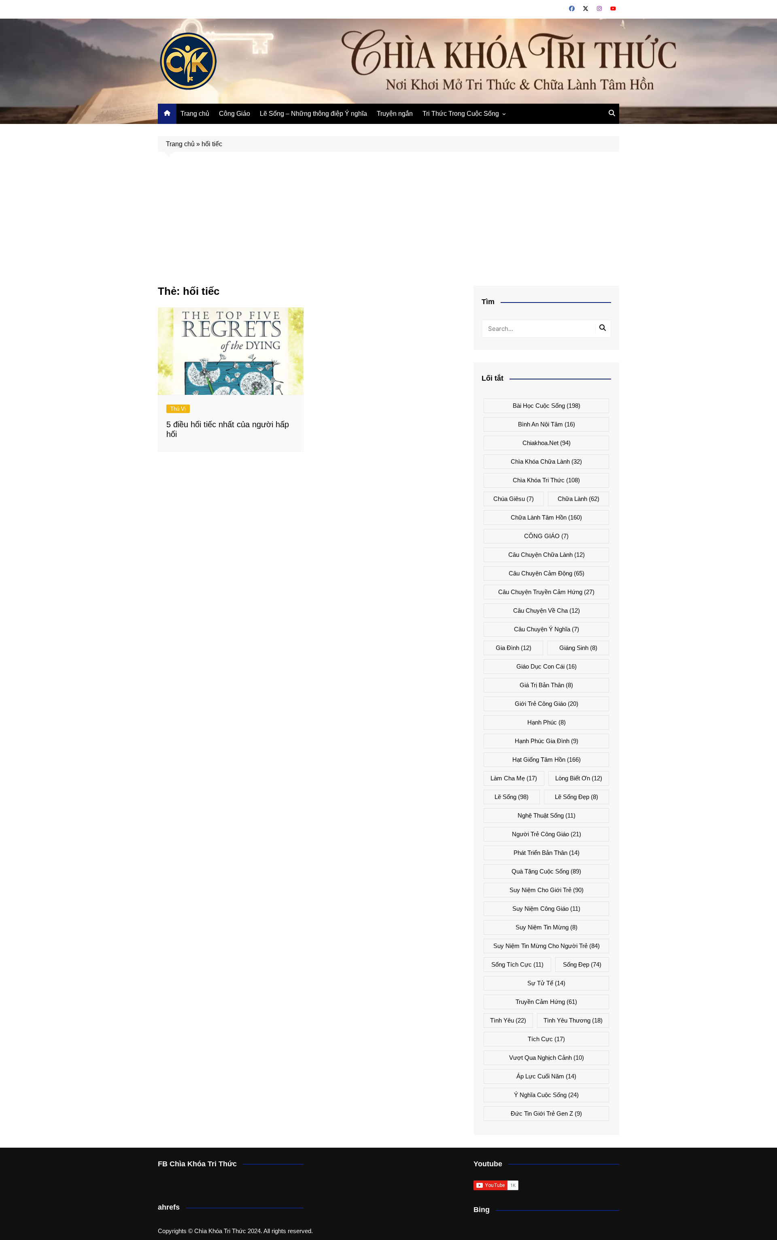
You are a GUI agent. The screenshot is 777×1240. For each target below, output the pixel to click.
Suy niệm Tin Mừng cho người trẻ (546, 945)
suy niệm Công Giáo (546, 908)
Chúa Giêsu (513, 498)
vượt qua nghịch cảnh (546, 1057)
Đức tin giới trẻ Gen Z (546, 1113)
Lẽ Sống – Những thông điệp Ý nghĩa (313, 113)
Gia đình (513, 647)
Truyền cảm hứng (546, 1001)
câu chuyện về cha (546, 610)
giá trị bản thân (546, 685)
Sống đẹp (582, 964)
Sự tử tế (546, 983)
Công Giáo (234, 113)
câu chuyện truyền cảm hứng (546, 591)
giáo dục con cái (546, 666)
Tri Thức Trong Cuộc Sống (460, 113)
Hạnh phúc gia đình (546, 740)
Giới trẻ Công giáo (546, 703)
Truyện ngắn (395, 113)
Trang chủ (194, 113)
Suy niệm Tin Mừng (546, 927)
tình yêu (508, 1020)
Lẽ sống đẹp (576, 796)
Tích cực (546, 1038)
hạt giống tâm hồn (546, 759)
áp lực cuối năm (546, 1076)
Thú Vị (178, 409)
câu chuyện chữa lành (546, 554)
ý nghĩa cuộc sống (546, 1094)
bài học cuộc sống (546, 405)
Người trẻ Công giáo (546, 834)
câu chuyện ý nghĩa (546, 629)
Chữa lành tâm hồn (546, 517)
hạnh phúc (546, 722)
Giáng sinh (578, 647)
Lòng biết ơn (578, 778)
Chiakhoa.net (546, 442)
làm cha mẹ (513, 778)
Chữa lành (578, 498)
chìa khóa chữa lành (546, 461)
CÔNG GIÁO (546, 536)
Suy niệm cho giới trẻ (547, 889)
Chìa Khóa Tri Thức (546, 480)
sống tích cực (517, 964)
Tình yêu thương (573, 1020)
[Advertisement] (388, 224)
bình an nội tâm (546, 424)
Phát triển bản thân (547, 852)
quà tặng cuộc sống (546, 871)
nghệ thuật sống (546, 815)
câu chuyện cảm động (546, 573)
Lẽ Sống (512, 796)
